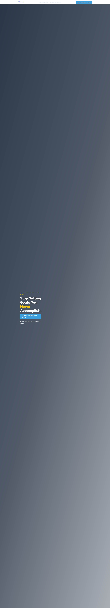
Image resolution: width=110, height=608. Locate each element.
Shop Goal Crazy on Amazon (84, 2)
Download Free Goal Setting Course (29, 316)
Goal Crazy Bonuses (43, 2)
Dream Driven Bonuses (55, 2)
